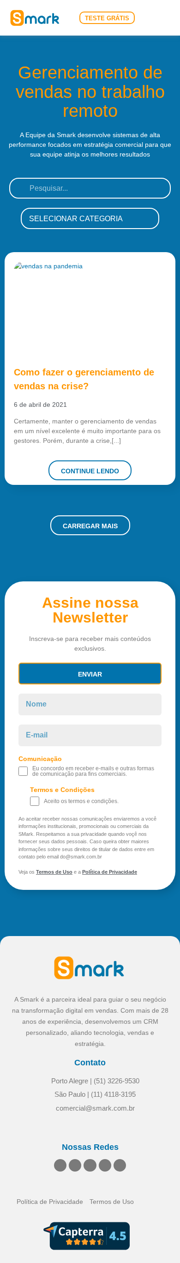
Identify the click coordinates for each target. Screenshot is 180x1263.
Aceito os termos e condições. (81, 801)
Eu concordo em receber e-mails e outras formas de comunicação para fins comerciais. (93, 771)
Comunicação (40, 758)
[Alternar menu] (162, 17)
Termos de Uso (54, 872)
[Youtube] (105, 1165)
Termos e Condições (62, 789)
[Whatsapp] (120, 1165)
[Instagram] (75, 1165)
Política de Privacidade (109, 872)
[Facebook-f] (90, 1165)
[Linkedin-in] (60, 1165)
